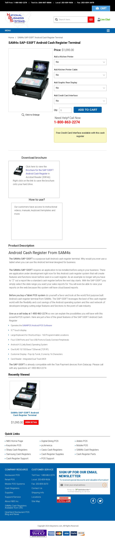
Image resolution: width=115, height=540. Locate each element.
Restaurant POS (12, 475)
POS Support (47, 458)
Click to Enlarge (32, 115)
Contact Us (37, 488)
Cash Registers (12, 488)
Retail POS (10, 479)
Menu (8, 30)
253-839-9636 (67, 3)
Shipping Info (38, 492)
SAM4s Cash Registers (87, 450)
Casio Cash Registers (51, 450)
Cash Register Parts (86, 454)
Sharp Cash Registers (16, 450)
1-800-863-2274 (20, 3)
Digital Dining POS (49, 441)
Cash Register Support (17, 458)
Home (11, 38)
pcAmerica (46, 445)
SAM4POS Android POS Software (37, 325)
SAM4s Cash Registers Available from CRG (16, 506)
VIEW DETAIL (31, 422)
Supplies (9, 492)
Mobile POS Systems (15, 484)
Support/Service (13, 497)
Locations (36, 497)
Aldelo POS (82, 441)
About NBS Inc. (12, 501)
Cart (103, 8)
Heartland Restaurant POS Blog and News (17, 513)
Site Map (36, 501)
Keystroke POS (13, 445)
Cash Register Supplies (52, 454)
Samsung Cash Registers (18, 454)
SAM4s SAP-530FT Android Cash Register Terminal (25, 413)
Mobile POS (82, 445)
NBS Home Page (14, 441)
